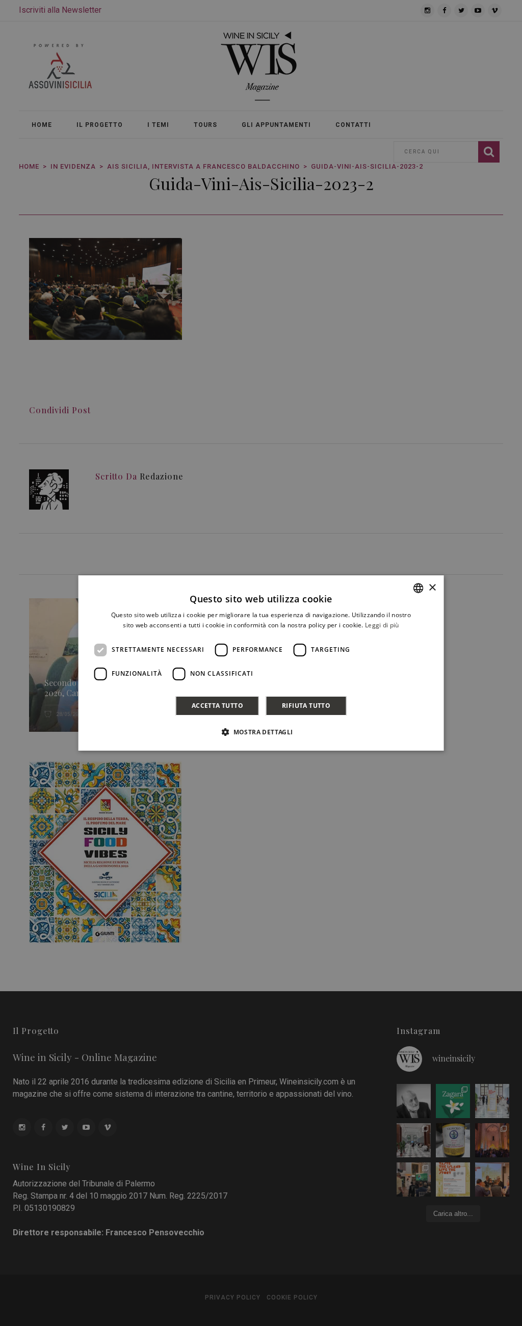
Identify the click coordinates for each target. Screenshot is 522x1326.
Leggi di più (382, 625)
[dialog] (261, 663)
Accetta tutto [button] (217, 705)
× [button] (432, 588)
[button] (261, 732)
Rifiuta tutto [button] (306, 705)
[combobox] (418, 588)
